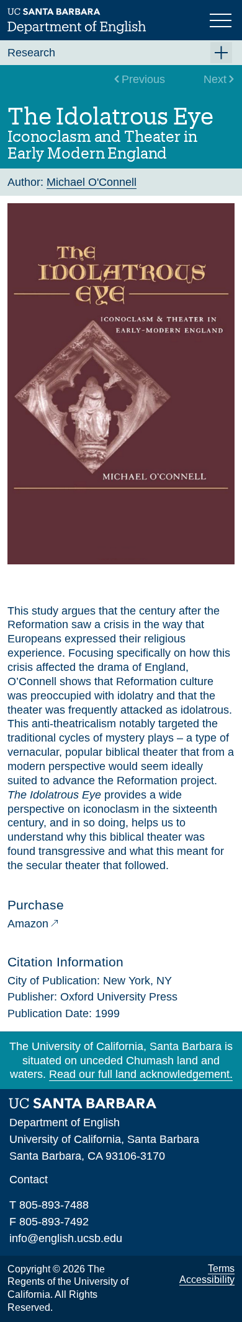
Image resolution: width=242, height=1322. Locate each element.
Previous (143, 79)
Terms (221, 1268)
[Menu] (222, 19)
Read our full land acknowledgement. (141, 1074)
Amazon (27, 923)
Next (215, 79)
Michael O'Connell (92, 182)
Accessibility (207, 1279)
